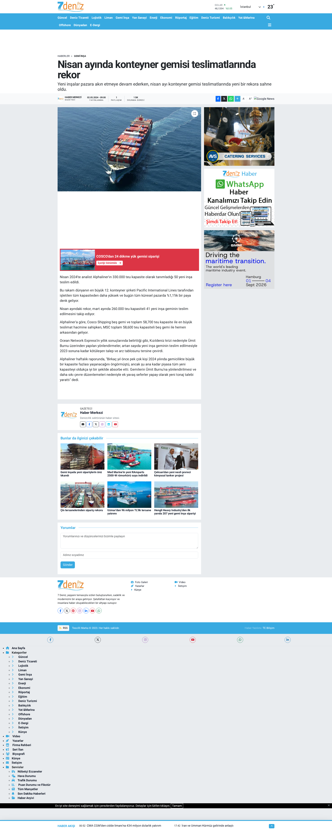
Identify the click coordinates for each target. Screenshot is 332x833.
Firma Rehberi (21, 745)
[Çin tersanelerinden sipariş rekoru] (82, 494)
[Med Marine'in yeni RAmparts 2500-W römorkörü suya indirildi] (129, 456)
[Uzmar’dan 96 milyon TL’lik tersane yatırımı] (129, 494)
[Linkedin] (109, 424)
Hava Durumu (27, 776)
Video (182, 582)
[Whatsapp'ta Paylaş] (231, 99)
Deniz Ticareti (79, 17)
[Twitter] (96, 424)
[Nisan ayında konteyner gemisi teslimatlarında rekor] (129, 149)
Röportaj (181, 17)
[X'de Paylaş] (224, 99)
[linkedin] (288, 640)
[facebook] (50, 640)
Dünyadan (80, 25)
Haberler (64, 56)
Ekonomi (166, 17)
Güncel (62, 17)
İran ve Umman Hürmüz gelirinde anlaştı (207, 825)
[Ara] (269, 18)
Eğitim (194, 17)
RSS (65, 628)
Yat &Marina (246, 17)
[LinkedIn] (86, 610)
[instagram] (145, 640)
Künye (137, 589)
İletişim (182, 586)
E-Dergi (95, 25)
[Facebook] (89, 424)
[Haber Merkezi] (69, 414)
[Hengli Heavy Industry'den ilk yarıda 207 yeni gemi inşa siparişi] (176, 494)
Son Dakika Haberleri (31, 793)
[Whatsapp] (99, 610)
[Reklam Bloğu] (239, 136)
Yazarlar (139, 586)
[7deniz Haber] (71, 7)
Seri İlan (17, 749)
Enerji (153, 17)
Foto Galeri (141, 582)
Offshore (65, 25)
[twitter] (98, 640)
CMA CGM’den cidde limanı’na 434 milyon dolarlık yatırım (124, 825)
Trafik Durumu (27, 780)
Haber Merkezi (91, 413)
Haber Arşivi (26, 798)
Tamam (177, 805)
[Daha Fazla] (237, 99)
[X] (67, 610)
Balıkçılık (229, 17)
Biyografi (18, 754)
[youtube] (193, 640)
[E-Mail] (83, 424)
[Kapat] (330, 805)
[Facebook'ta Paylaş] (218, 99)
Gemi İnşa (122, 17)
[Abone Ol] (264, 98)
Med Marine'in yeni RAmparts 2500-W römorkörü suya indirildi (127, 474)
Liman (108, 17)
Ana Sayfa (18, 648)
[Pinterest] (73, 610)
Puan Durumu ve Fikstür (34, 785)
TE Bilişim (268, 628)
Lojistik (97, 17)
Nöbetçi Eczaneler (30, 771)
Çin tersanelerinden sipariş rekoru (82, 510)
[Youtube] (115, 424)
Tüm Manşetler (28, 789)
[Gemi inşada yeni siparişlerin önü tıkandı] (82, 456)
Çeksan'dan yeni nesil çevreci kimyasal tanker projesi (172, 474)
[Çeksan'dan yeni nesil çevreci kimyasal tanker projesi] (176, 456)
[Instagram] (102, 424)
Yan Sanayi (139, 17)
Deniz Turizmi (210, 17)
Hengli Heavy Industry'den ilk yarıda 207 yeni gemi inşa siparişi (175, 512)
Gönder (68, 564)
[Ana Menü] (269, 25)
